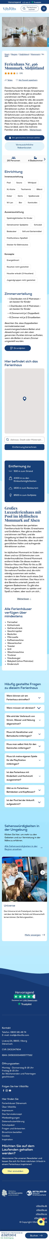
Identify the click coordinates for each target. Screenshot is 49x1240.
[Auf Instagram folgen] (7, 1091)
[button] (24, 399)
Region (14, 54)
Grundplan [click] (19, 348)
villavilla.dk (41, 1206)
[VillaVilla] (10, 8)
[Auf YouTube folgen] (10, 1091)
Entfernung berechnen (24, 447)
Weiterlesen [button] (35, 129)
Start (7, 54)
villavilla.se (41, 1210)
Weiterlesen (23, 598)
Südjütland (24, 54)
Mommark (35, 54)
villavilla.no (41, 1214)
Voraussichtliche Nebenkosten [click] (24, 146)
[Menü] (44, 8)
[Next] (42, 872)
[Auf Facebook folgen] (3, 1091)
